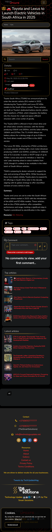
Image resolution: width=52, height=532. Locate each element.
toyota (8, 229)
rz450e (9, 232)
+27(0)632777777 (28, 420)
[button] (5, 74)
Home (6, 25)
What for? (18, 519)
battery (27, 232)
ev (25, 229)
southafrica (34, 229)
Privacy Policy (26, 463)
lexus (17, 229)
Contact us (26, 460)
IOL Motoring (17, 215)
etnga (18, 232)
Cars (11, 25)
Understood (13, 525)
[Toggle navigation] (43, 2)
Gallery (26, 457)
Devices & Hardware (19, 85)
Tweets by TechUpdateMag (26, 480)
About (26, 453)
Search (45, 59)
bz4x (44, 229)
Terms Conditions (26, 466)
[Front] (26, 490)
